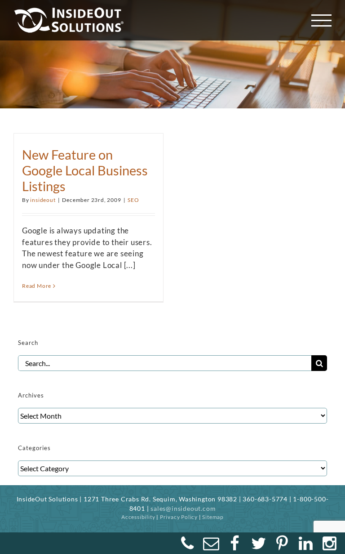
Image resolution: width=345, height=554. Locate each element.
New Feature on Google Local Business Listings (85, 170)
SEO (133, 200)
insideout (42, 200)
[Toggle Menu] (321, 20)
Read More (36, 285)
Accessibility (138, 517)
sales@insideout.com (183, 508)
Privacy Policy (179, 517)
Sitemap (213, 517)
